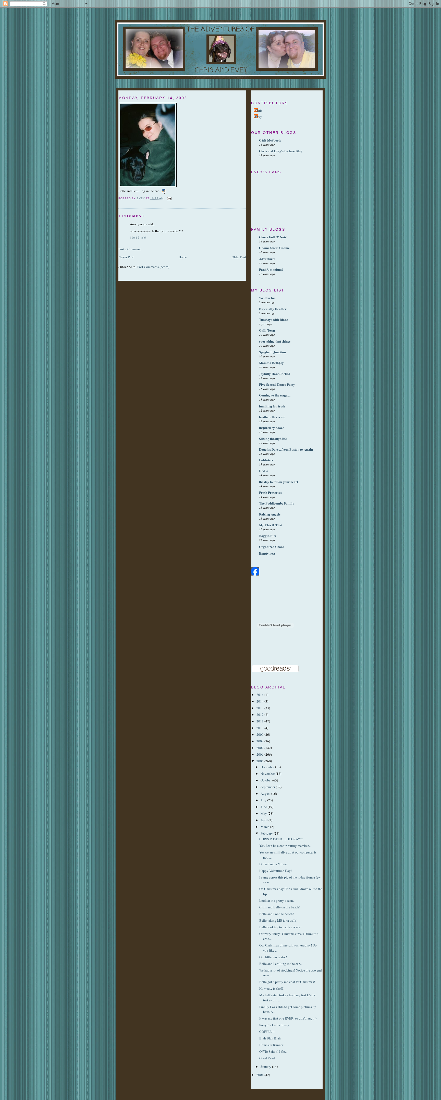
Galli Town (267, 330)
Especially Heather (273, 308)
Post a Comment (129, 249)
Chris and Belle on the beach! (280, 907)
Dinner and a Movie (273, 864)
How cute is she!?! (271, 988)
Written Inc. (267, 297)
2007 (260, 747)
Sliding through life (273, 438)
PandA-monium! (271, 269)
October (266, 780)
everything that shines (274, 341)
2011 (260, 721)
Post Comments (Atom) (153, 266)
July (264, 800)
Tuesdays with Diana (273, 319)
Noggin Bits (267, 535)
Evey (258, 116)
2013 (260, 708)
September (268, 787)
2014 (260, 701)
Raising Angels (269, 514)
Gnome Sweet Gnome (274, 247)
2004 (260, 1074)
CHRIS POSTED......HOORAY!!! (281, 839)
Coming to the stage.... (274, 395)
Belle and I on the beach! (277, 913)
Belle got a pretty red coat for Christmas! (287, 981)
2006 (260, 754)
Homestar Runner (271, 1045)
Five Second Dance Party (277, 384)
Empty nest (267, 553)
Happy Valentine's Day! (275, 870)
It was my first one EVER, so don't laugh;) (288, 1018)
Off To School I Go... (273, 1051)
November (268, 773)
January (266, 1066)
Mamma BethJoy (271, 362)
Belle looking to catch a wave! (280, 927)
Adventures (267, 258)
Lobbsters (266, 460)
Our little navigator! (273, 957)
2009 (260, 734)
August (266, 793)
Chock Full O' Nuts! (273, 237)
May (264, 813)
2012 (260, 714)
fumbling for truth (272, 406)
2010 (260, 727)
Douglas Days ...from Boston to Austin (286, 449)
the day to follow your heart (278, 481)
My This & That (270, 524)
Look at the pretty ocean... (277, 900)
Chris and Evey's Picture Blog (280, 150)
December (268, 767)
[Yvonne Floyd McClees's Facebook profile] (255, 574)
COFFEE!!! (267, 1031)
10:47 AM (138, 237)
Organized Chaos (271, 546)
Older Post (239, 257)
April (264, 820)
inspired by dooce (271, 427)
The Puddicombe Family (276, 503)
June (264, 806)
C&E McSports (270, 140)
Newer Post (126, 257)
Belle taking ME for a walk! (278, 920)
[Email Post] (169, 198)
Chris (258, 110)
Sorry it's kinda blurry (274, 1025)
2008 (260, 741)
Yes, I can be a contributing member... (285, 845)
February (267, 833)
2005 (260, 761)
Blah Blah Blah (270, 1038)
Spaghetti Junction (272, 351)
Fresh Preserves (270, 492)
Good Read (267, 1058)
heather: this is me (272, 416)
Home (183, 257)
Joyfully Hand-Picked (274, 373)
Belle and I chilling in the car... (281, 963)
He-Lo (263, 470)
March (265, 826)
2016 (260, 694)
